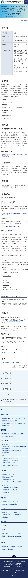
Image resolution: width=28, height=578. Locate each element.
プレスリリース (5, 444)
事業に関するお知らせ (7, 514)
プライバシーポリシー (17, 570)
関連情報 (19, 481)
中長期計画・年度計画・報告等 (9, 420)
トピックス (14, 512)
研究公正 (11, 458)
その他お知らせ (18, 514)
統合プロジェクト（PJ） (18, 433)
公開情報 (19, 546)
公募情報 (3, 471)
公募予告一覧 (6, 487)
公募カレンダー (7, 477)
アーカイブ (4, 538)
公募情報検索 (5, 474)
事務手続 (3, 498)
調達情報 (4, 546)
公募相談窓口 (13, 474)
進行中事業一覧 (5, 433)
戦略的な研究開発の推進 (9, 462)
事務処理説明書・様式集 (8, 479)
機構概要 (11, 418)
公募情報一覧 (15, 487)
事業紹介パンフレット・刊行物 (14, 536)
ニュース (3, 508)
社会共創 (18, 458)
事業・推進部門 (5, 425)
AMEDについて (5, 414)
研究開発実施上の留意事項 (8, 481)
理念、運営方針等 (20, 418)
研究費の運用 (5, 504)
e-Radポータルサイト (7, 352)
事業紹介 (3, 430)
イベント (3, 521)
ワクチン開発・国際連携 (8, 436)
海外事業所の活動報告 (7, 423)
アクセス (4, 549)
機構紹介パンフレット (7, 533)
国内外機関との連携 (20, 423)
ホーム (3, 410)
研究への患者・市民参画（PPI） (11, 460)
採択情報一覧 (6, 489)
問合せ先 (10, 549)
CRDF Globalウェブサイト (8, 349)
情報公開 (5, 458)
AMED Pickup (18, 533)
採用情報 (13, 546)
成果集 (3, 536)
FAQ (17, 501)
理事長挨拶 (4, 418)
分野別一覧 (14, 489)
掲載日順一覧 (6, 492)
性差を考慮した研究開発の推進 (10, 465)
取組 (3, 455)
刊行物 (3, 530)
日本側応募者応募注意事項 (14, 321)
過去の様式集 (13, 504)
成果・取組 (4, 440)
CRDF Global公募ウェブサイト (9, 226)
